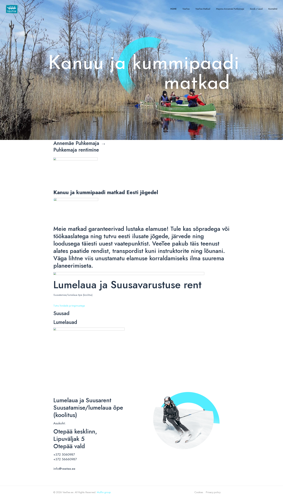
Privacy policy (213, 492)
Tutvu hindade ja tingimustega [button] (69, 305)
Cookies (198, 492)
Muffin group (104, 492)
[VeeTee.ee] (12, 9)
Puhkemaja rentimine (76, 149)
